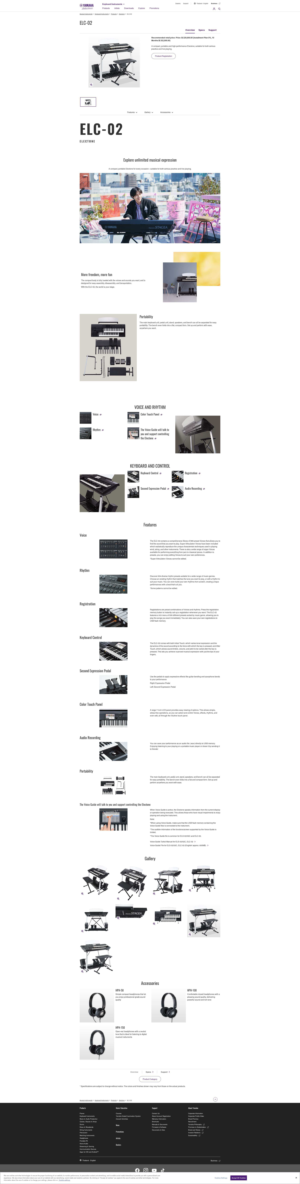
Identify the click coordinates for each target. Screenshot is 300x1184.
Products (106, 8)
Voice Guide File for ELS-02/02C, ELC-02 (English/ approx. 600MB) (178, 845)
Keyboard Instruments (112, 4)
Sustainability (192, 1135)
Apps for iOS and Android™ (89, 1152)
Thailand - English (202, 3)
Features (131, 112)
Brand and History (194, 1130)
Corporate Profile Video (196, 1116)
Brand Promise (193, 1119)
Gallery (147, 112)
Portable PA (84, 1141)
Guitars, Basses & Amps (88, 1121)
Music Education (121, 1108)
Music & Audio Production (88, 1119)
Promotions (154, 8)
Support (185, 3)
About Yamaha (193, 1108)
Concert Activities (122, 1119)
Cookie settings (64, 1180)
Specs (202, 29)
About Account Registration (161, 1116)
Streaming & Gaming (87, 1146)
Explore (141, 8)
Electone (122, 14)
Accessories (165, 112)
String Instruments (86, 1130)
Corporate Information (195, 1113)
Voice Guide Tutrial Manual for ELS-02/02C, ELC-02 (171, 841)
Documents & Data (158, 1130)
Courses (119, 1113)
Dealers (177, 3)
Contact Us (156, 1113)
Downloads (129, 8)
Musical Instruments (86, 14)
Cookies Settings (221, 1178)
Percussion (83, 1132)
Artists (117, 8)
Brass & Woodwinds (86, 1127)
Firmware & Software (159, 1127)
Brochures (155, 1121)
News (117, 1125)
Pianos (82, 1113)
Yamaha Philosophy (195, 1124)
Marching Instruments (87, 1135)
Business (214, 3)
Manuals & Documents (159, 1124)
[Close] (296, 1177)
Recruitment (192, 1121)
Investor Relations (194, 1132)
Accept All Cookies (239, 1178)
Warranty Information (159, 1119)
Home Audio (84, 1143)
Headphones (84, 1138)
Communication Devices (88, 1149)
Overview (190, 29)
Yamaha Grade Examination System (128, 1116)
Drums (82, 1124)
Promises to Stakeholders (197, 1127)
